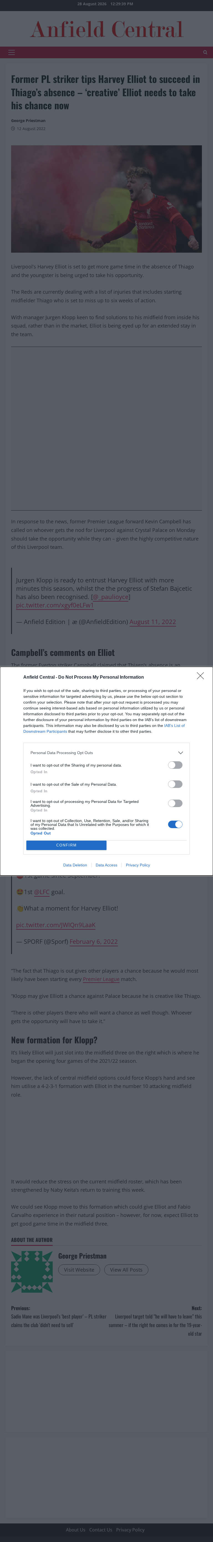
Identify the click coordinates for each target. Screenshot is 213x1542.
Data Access (106, 865)
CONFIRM (66, 845)
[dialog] (106, 771)
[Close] (202, 677)
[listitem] (106, 753)
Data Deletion (75, 865)
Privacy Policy (138, 865)
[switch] (175, 765)
